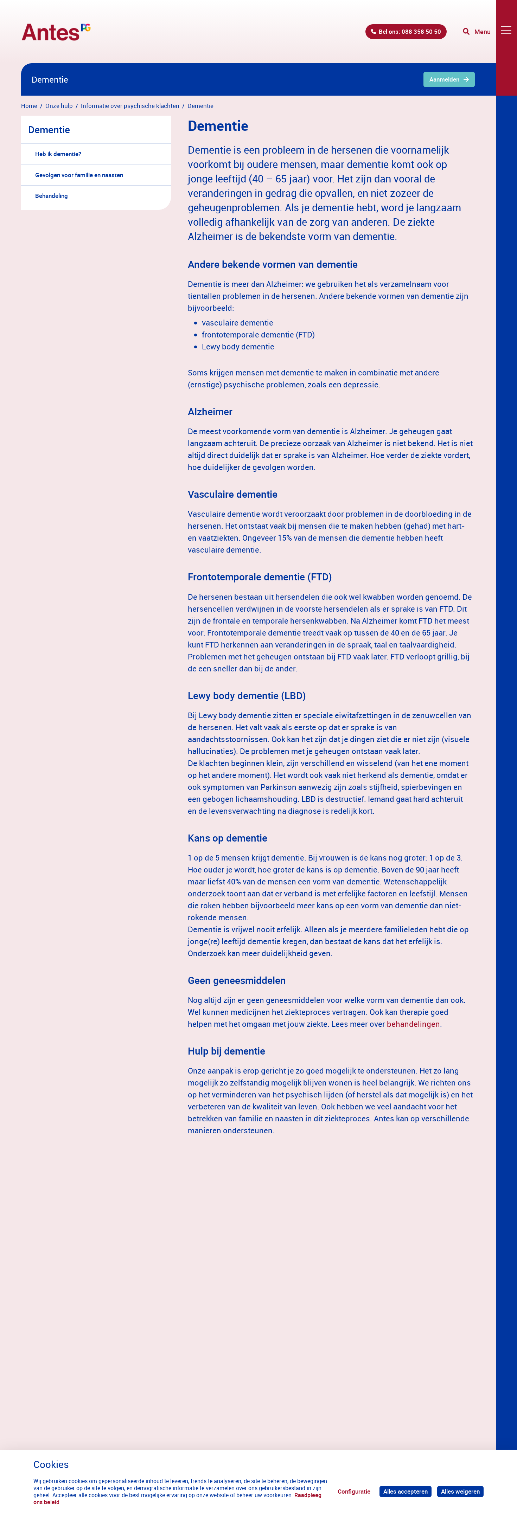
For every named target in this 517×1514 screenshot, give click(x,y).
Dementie (49, 129)
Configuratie (354, 1491)
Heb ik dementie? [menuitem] (58, 154)
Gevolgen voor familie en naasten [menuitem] (79, 175)
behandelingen (413, 1024)
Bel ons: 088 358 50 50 (410, 31)
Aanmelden (444, 79)
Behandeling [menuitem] (51, 196)
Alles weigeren (460, 1491)
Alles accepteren (405, 1491)
